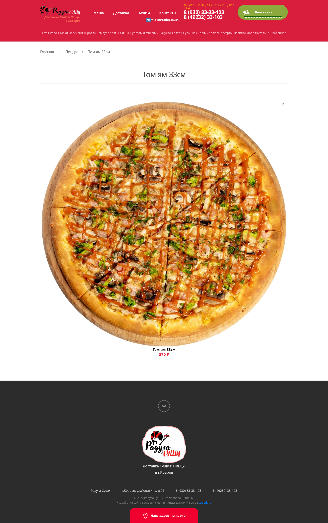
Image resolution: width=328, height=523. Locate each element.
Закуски (165, 33)
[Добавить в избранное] (283, 104)
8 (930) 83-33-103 (204, 12)
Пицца (124, 33)
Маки (64, 33)
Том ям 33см (99, 51)
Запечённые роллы (82, 33)
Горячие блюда (209, 33)
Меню (98, 12)
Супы (187, 33)
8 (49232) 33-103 (203, 17)
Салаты (177, 33)
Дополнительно (258, 33)
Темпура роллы (108, 33)
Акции (144, 12)
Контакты (167, 12)
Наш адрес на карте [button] (168, 515)
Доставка (121, 12)
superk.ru (205, 502)
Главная (47, 51)
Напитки (240, 33)
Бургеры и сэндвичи (144, 33)
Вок (194, 33)
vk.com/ (165, 20)
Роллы (54, 33)
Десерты (227, 33)
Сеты (45, 33)
